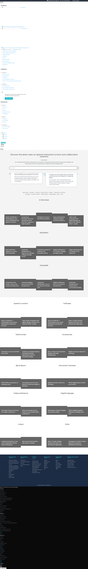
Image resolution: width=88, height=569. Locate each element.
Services (1, 537)
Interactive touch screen (71, 467)
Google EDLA (3, 518)
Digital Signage (67, 393)
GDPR (57, 468)
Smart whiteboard (70, 463)
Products (2, 488)
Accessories (62, 192)
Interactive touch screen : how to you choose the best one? (12, 284)
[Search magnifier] (77, 168)
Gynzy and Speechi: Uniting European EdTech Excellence (59, 218)
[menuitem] (4, 133)
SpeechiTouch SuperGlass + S (14, 461)
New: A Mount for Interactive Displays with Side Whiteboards (56, 353)
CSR (1, 540)
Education (32, 192)
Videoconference (21, 393)
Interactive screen (70, 465)
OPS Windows (11, 470)
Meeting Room (3, 527)
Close (2, 149)
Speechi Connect (44, 192)
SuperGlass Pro (3, 493)
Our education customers (25, 464)
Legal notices (58, 467)
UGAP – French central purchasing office (8, 522)
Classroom (22, 463)
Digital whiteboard (70, 460)
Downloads (46, 467)
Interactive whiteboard (71, 461)
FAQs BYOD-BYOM (35, 462)
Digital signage (52, 194)
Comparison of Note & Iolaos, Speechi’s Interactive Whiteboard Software (77, 443)
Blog (1, 566)
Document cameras (36, 194)
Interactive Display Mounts (13, 468)
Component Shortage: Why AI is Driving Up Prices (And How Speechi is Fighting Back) (61, 176)
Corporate (37, 192)
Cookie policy (58, 465)
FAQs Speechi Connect (36, 472)
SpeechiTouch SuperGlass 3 (13, 463)
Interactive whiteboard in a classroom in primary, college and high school (28, 253)
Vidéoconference (44, 194)
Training (45, 460)
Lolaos (58, 194)
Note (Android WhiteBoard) (13, 465)
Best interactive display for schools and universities (11, 251)
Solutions (2, 513)
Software (51, 192)
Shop (1, 565)
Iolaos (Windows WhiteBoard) (14, 467)
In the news (44, 200)
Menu (2, 2)
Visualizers (10, 475)
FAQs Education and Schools (37, 469)
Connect (10, 464)
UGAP (22, 465)
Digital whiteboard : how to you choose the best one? (59, 284)
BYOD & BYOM (11, 474)
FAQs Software (34, 471)
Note (62, 194)
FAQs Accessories (35, 461)
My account (2, 558)
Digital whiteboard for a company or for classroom (75, 251)
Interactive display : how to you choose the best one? (27, 284)
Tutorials (45, 464)
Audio (10, 473)
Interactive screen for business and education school (43, 251)
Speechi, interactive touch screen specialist (9, 487)
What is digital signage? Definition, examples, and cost (76, 412)
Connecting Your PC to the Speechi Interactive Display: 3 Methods (31, 384)
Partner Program (59, 464)
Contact (1, 552)
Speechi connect (21, 303)
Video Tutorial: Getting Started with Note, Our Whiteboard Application (75, 322)
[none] (45, 136)
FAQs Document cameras (36, 463)
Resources (2, 535)
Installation (46, 463)
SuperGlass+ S (3, 492)
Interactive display (70, 464)
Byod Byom (27, 194)
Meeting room (23, 460)
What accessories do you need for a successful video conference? (30, 412)
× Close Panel (3, 568)
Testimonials (56, 192)
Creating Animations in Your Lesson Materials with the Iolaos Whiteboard (9, 443)
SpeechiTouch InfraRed (13, 460)
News (57, 461)
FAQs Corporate (35, 468)
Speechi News (26, 192)
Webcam (10, 471)
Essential (2, 490)
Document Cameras (67, 365)
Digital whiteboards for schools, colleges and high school (59, 251)
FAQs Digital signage (35, 466)
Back (1, 511)
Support (45, 465)
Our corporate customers (25, 461)
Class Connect (3, 516)
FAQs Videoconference (36, 465)
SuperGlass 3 (2, 495)
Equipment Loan (47, 461)
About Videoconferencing (5, 530)
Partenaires (2, 555)
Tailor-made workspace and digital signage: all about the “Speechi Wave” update (75, 220)
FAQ (44, 468)
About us (57, 460)
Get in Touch (9, 98)
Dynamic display (11, 477)
